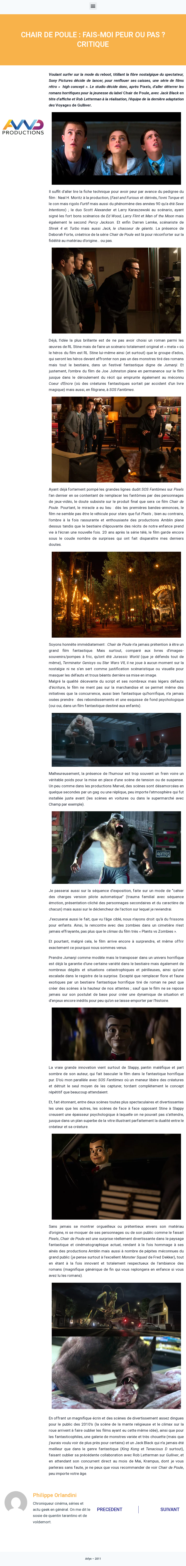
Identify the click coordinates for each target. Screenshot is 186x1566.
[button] (93, 6)
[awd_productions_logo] (23, 146)
